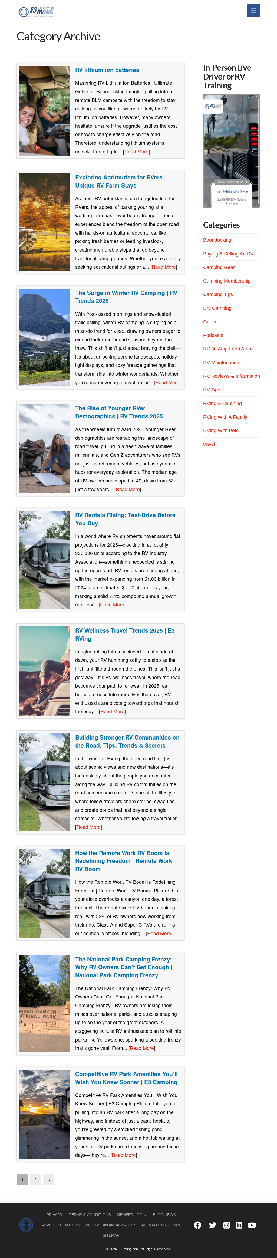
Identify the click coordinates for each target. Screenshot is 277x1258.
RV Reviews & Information (231, 376)
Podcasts (213, 335)
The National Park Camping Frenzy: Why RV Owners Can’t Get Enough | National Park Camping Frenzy (123, 967)
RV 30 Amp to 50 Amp (227, 349)
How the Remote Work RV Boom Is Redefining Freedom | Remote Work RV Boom (123, 861)
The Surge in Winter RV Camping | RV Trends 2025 (126, 296)
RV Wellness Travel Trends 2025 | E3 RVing (125, 634)
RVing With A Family (225, 417)
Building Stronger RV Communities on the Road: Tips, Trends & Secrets (127, 741)
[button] (253, 10)
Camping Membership (227, 281)
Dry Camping (217, 308)
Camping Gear (219, 267)
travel (209, 444)
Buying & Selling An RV (228, 254)
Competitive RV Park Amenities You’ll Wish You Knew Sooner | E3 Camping (126, 1078)
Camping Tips (218, 294)
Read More (136, 151)
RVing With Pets (221, 430)
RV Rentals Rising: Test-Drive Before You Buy (125, 519)
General (211, 321)
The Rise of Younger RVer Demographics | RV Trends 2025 (119, 412)
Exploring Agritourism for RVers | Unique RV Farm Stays (120, 181)
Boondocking (217, 240)
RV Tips (211, 389)
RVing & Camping (222, 403)
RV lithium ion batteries (107, 69)
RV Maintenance (221, 362)
